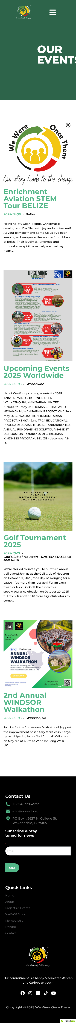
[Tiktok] (46, 993)
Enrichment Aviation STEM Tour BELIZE (30, 198)
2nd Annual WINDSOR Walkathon (25, 702)
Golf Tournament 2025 (35, 541)
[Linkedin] (38, 993)
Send (12, 867)
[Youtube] (53, 993)
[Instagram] (30, 993)
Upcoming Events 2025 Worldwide (36, 372)
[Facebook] (23, 993)
